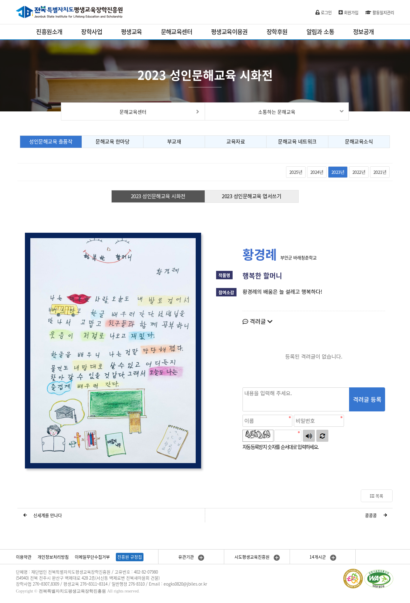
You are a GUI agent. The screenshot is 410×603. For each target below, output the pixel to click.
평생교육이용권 (229, 31)
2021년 (379, 172)
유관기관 (186, 557)
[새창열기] (113, 350)
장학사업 (91, 31)
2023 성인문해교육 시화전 (158, 196)
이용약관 (24, 557)
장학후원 (277, 31)
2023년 (337, 172)
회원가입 (350, 12)
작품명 (224, 275)
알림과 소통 (320, 31)
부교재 (174, 141)
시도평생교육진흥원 (252, 557)
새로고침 (322, 436)
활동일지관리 (382, 12)
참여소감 (226, 292)
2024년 (316, 172)
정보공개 (363, 31)
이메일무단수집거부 (92, 557)
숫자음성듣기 (309, 436)
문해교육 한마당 (112, 141)
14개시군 (318, 557)
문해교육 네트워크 (297, 141)
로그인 (326, 12)
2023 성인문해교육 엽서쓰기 (251, 196)
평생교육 (131, 31)
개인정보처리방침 (53, 557)
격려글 (257, 321)
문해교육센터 (176, 31)
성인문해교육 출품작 (50, 141)
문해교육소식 (359, 141)
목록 (378, 496)
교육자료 (235, 141)
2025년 (295, 172)
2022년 (358, 172)
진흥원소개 (49, 31)
